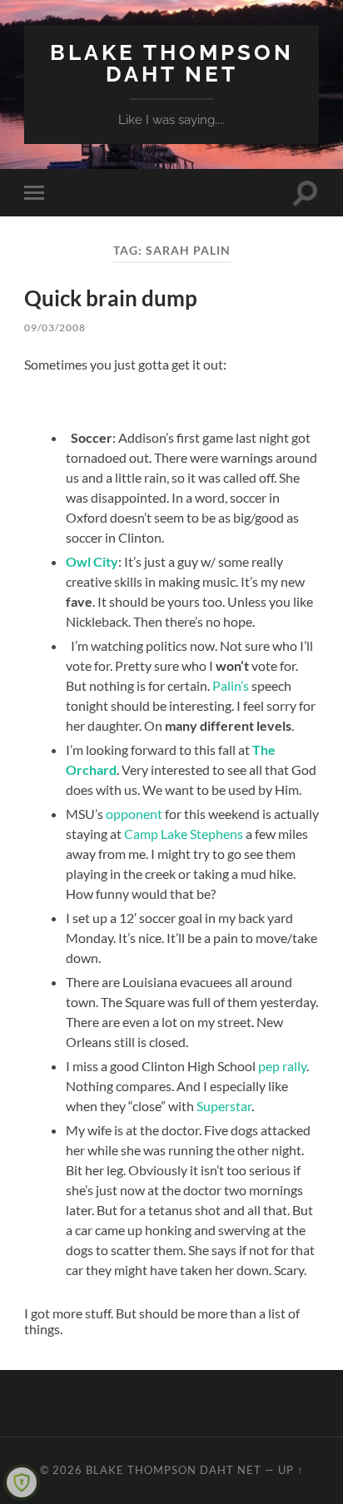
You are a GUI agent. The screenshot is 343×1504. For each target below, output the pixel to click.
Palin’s (230, 685)
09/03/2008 (55, 327)
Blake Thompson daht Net (172, 63)
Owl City (92, 561)
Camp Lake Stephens (183, 833)
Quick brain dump (110, 298)
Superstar (223, 1106)
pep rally (282, 1066)
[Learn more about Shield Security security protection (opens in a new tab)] (22, 1482)
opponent (134, 813)
